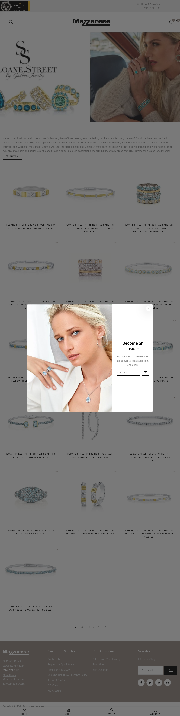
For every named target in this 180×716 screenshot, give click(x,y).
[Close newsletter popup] (148, 308)
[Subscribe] (145, 373)
